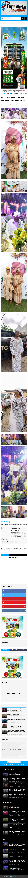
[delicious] (23, 764)
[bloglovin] (13, 764)
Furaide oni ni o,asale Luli (15, 855)
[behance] (19, 764)
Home (2, 93)
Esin (3, 742)
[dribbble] (15, 764)
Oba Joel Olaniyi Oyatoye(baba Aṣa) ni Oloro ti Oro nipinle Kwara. (17, 826)
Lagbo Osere (14, 747)
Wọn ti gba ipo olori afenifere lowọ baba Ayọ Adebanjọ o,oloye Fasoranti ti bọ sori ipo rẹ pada (16, 731)
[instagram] (21, 764)
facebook (22, 555)
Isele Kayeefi (5, 744)
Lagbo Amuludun (15, 744)
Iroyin (5, 649)
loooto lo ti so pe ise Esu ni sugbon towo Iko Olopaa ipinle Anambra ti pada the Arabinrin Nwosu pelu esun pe (13, 750)
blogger (5, 555)
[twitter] (6, 764)
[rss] (17, 764)
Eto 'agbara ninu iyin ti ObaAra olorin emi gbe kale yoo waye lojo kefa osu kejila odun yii (17, 844)
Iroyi (18, 742)
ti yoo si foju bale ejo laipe (10, 755)
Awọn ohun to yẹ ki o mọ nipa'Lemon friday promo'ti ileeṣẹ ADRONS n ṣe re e (17, 819)
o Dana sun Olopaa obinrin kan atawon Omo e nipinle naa (13, 753)
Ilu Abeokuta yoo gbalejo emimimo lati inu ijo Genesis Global (17, 861)
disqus (13, 555)
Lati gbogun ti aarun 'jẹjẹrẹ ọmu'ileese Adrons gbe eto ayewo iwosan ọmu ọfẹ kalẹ (17, 813)
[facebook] (4, 764)
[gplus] (8, 764)
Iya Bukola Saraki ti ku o (13, 714)
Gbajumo (14, 649)
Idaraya (8, 742)
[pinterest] (10, 764)
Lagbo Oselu (5, 747)
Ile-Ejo (14, 742)
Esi (23, 649)
